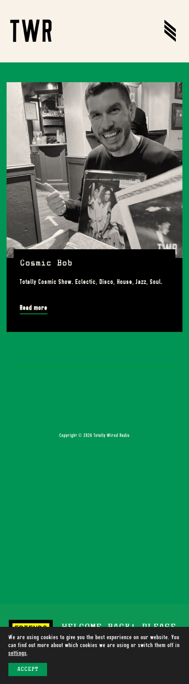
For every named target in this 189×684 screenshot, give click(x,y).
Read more (33, 308)
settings (17, 653)
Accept (27, 669)
